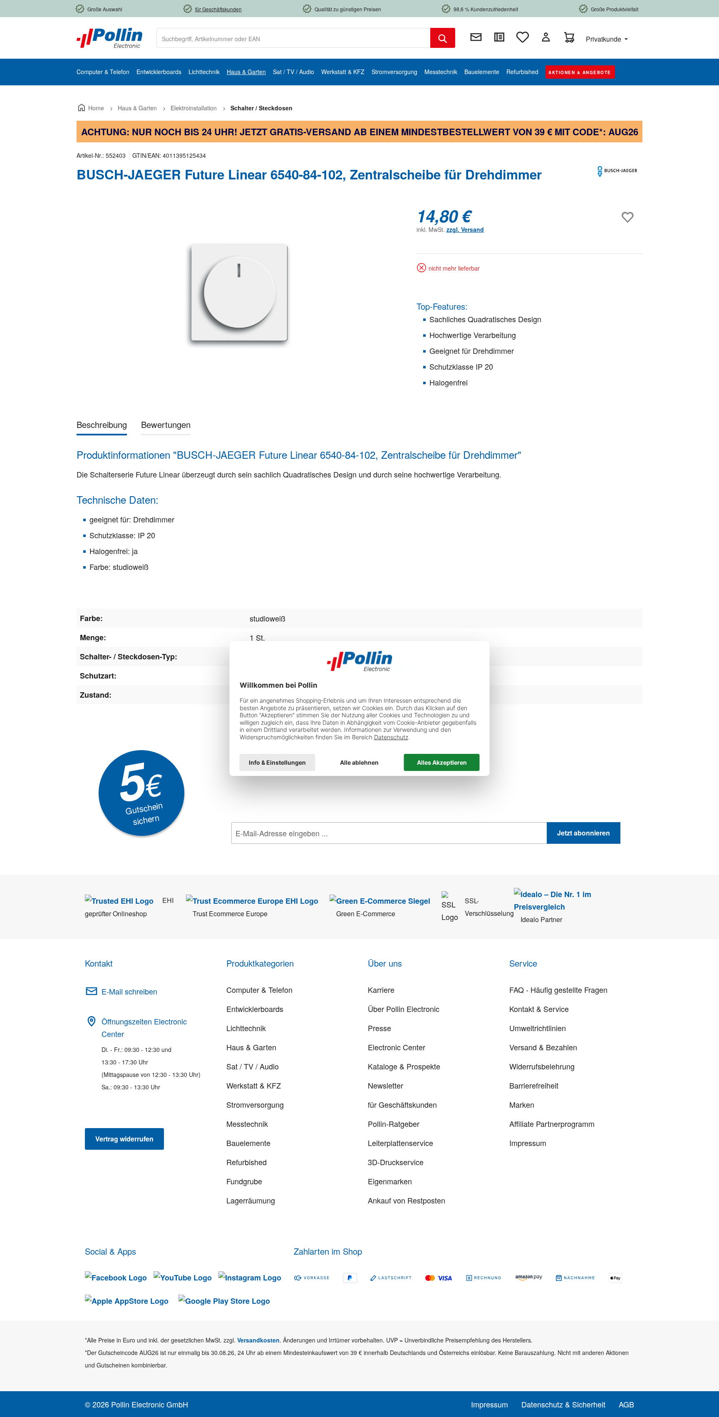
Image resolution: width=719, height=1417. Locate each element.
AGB (626, 1404)
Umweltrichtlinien (537, 1027)
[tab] (102, 426)
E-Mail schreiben (129, 991)
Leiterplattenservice (400, 1142)
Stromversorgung (255, 1104)
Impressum (527, 1142)
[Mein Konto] (546, 37)
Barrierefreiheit (533, 1085)
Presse (379, 1027)
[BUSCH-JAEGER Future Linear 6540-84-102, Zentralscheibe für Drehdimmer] (238, 295)
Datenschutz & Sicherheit (563, 1404)
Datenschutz (285, 851)
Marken (521, 1104)
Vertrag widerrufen (124, 1139)
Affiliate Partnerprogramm (552, 1123)
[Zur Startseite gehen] (109, 37)
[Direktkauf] (499, 37)
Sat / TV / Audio (252, 1066)
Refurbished (246, 1161)
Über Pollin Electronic (403, 1008)
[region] (238, 295)
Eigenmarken (390, 1181)
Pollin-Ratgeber (393, 1123)
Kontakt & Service (539, 1008)
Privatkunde (604, 39)
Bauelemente (248, 1142)
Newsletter (385, 1085)
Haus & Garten (251, 1047)
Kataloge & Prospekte (404, 1066)
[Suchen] (442, 38)
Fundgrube (244, 1181)
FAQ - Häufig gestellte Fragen (558, 989)
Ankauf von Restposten (406, 1200)
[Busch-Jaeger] (617, 177)
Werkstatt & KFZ (253, 1085)
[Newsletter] (476, 37)
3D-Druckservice (396, 1161)
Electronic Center (396, 1047)
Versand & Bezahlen (543, 1047)
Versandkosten (258, 1340)
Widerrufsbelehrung (542, 1066)
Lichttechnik (246, 1027)
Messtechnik (247, 1123)
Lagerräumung (250, 1200)
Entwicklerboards (254, 1008)
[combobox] (293, 38)
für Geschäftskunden (402, 1104)
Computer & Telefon (259, 989)
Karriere (381, 989)
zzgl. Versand (465, 229)
